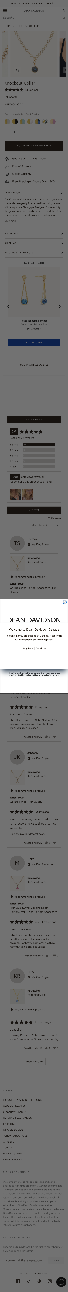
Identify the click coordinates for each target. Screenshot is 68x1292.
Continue (41, 648)
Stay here (27, 648)
